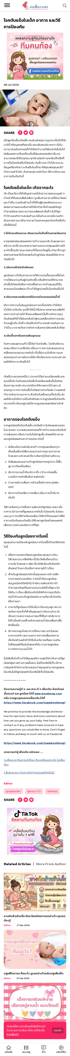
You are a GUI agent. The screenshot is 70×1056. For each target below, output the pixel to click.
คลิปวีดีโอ (61, 1052)
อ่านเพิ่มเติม (13, 1034)
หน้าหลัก (9, 1052)
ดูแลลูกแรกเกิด (13, 791)
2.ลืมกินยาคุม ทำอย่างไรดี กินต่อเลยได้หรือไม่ (29, 772)
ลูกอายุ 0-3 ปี (34, 791)
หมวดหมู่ (26, 1052)
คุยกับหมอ (52, 791)
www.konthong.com (48, 693)
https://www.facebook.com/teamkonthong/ (35, 702)
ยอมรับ (58, 1030)
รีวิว (44, 1052)
